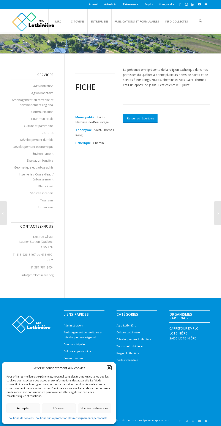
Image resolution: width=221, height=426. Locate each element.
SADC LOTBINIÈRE (182, 338)
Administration (43, 86)
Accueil (93, 4)
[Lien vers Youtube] (199, 4)
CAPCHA (48, 133)
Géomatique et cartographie (34, 167)
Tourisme (47, 200)
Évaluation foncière (40, 160)
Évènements (130, 4)
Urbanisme (46, 207)
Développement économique (33, 147)
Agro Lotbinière (126, 325)
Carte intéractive (127, 360)
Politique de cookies (21, 418)
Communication (42, 112)
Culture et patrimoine (39, 126)
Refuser (59, 408)
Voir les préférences (95, 408)
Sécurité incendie (42, 193)
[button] (109, 368)
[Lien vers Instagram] (186, 4)
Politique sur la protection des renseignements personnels (71, 418)
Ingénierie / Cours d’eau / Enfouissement (36, 176)
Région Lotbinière (128, 353)
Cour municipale (42, 119)
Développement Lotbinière (134, 339)
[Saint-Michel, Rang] (3, 213)
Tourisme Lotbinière (130, 346)
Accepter (23, 408)
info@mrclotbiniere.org (38, 275)
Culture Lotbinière (128, 332)
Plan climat (46, 186)
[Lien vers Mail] (206, 4)
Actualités (110, 4)
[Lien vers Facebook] (180, 4)
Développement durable (37, 140)
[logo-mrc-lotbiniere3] (33, 21)
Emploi (149, 4)
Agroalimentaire (42, 93)
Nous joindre (166, 4)
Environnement (43, 153)
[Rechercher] (200, 21)
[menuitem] (94, 4)
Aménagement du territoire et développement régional (33, 102)
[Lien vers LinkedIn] (193, 4)
